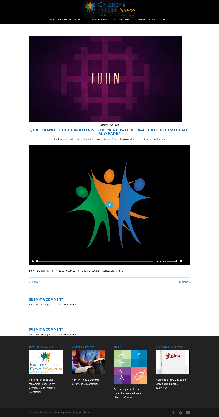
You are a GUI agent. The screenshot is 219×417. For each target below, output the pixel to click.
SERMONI (141, 20)
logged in (49, 304)
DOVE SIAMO (81, 20)
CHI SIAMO (63, 20)
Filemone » (184, 282)
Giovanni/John (110, 138)
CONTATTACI (165, 20)
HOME (51, 20)
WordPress (85, 412)
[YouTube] (188, 412)
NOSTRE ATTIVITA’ (121, 20)
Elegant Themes (53, 412)
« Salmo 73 (35, 282)
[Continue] (35, 391)
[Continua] (92, 383)
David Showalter (85, 138)
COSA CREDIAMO (99, 20)
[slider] (94, 261)
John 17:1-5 (135, 138)
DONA (152, 20)
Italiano (161, 138)
